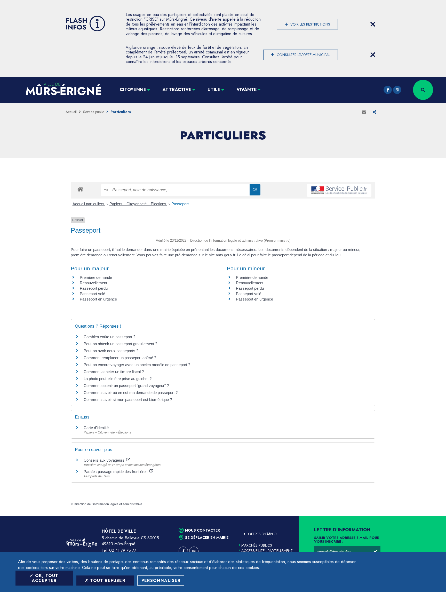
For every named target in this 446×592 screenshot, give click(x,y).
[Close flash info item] (373, 24)
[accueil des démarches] (80, 189)
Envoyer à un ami (364, 112)
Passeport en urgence (98, 299)
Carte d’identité (96, 427)
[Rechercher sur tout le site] (423, 90)
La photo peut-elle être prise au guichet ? (118, 378)
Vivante (246, 89)
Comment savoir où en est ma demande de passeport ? (131, 392)
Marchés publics (256, 545)
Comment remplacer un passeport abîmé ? (120, 358)
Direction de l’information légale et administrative (108, 504)
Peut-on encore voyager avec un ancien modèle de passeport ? (137, 364)
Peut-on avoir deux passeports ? (111, 351)
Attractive (177, 89)
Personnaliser (161, 580)
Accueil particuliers (89, 204)
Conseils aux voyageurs (104, 460)
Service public (93, 111)
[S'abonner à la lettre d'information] (375, 551)
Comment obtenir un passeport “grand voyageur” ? (126, 385)
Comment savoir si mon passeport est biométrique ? (128, 399)
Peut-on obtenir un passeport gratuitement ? (120, 344)
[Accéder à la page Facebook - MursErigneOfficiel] (388, 90)
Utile (214, 89)
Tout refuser (107, 580)
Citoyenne (133, 89)
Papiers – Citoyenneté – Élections (138, 204)
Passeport (180, 204)
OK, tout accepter (45, 578)
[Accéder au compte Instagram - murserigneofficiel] (397, 90)
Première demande (96, 277)
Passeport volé (92, 293)
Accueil (71, 111)
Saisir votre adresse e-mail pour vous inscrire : (346, 540)
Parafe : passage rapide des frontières (116, 471)
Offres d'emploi (262, 533)
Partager (374, 112)
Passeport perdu (94, 288)
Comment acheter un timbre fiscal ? (114, 371)
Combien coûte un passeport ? (109, 337)
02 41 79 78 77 (122, 550)
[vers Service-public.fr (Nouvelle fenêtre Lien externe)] (339, 190)
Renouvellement (93, 283)
